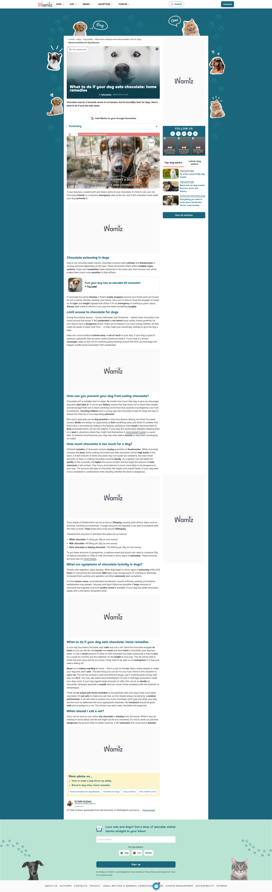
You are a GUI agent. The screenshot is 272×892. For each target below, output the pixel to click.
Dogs (79, 39)
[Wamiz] (45, 4)
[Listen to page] (156, 886)
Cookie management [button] (179, 885)
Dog (126, 853)
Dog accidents (129, 792)
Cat (139, 853)
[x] (178, 133)
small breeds (90, 559)
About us (51, 885)
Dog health (88, 39)
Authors (66, 885)
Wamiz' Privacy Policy (147, 872)
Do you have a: (135, 847)
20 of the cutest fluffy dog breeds (192, 175)
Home (72, 39)
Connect (227, 4)
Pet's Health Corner (147, 792)
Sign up (136, 864)
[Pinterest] (195, 133)
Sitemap (221, 885)
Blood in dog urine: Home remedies (91, 785)
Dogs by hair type (187, 170)
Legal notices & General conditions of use (133, 885)
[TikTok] (189, 133)
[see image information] (157, 49)
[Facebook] (172, 133)
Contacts (80, 885)
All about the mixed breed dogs (192, 196)
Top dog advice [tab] (173, 162)
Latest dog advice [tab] (195, 163)
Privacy (95, 885)
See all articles (184, 215)
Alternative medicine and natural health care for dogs (118, 39)
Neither (148, 853)
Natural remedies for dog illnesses (83, 42)
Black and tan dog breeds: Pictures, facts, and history (192, 188)
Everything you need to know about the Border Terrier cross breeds (191, 202)
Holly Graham (106, 95)
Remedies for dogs (111, 792)
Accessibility (205, 885)
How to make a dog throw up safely (91, 780)
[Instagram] (184, 133)
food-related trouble (135, 432)
